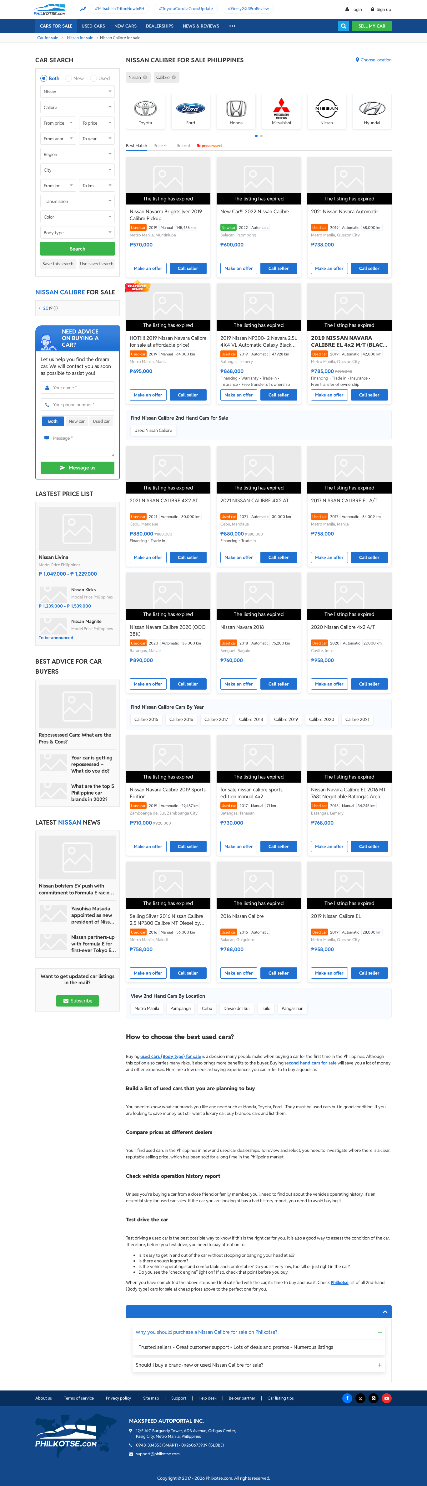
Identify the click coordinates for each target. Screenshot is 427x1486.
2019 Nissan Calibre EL (336, 916)
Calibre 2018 (251, 719)
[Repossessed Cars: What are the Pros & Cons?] (77, 706)
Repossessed (209, 145)
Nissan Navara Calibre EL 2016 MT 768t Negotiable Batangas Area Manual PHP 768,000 (348, 793)
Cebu (207, 1008)
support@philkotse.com (158, 1454)
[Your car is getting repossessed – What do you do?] (53, 762)
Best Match (136, 145)
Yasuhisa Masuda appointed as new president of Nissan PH (93, 915)
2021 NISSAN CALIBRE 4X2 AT (164, 500)
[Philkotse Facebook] (347, 1398)
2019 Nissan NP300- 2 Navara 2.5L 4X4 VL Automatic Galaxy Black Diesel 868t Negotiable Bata (258, 342)
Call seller (188, 268)
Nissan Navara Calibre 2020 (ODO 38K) (168, 630)
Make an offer (148, 268)
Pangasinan (293, 1008)
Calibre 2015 (146, 719)
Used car (101, 421)
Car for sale (47, 37)
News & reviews (201, 26)
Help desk (207, 1398)
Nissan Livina (53, 557)
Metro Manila (146, 1008)
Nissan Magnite (86, 621)
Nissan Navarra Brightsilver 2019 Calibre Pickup (166, 215)
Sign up (383, 9)
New (78, 78)
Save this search (58, 264)
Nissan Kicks (83, 590)
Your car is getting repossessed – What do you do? (92, 764)
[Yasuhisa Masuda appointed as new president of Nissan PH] (53, 913)
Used (104, 78)
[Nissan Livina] (77, 529)
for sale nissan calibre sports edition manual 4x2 (251, 793)
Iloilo (265, 1008)
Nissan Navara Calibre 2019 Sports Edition (168, 793)
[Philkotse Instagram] (374, 1398)
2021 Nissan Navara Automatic (345, 211)
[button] (256, 136)
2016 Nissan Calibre (242, 916)
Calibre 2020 (321, 719)
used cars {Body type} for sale (170, 1056)
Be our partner (242, 1398)
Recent (183, 145)
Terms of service (79, 1398)
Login (356, 9)
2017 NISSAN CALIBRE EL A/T (344, 500)
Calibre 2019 (286, 719)
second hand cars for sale (310, 1063)
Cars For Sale (56, 26)
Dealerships (159, 26)
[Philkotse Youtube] (387, 1398)
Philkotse (340, 1282)
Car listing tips (281, 1398)
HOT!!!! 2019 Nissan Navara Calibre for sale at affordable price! (168, 341)
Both (54, 78)
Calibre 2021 (357, 719)
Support (178, 1398)
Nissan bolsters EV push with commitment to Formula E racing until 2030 (76, 889)
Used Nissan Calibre (153, 430)
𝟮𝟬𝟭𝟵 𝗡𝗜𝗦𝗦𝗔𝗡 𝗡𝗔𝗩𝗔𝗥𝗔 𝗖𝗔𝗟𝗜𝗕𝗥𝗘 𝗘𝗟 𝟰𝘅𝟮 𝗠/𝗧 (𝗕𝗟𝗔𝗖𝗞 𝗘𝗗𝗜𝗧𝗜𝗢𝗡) (349, 342)
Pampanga (180, 1008)
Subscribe (81, 1000)
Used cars (93, 26)
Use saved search (96, 264)
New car (77, 421)
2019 (48, 308)
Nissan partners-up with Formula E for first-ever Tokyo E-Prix (93, 944)
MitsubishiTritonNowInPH (121, 8)
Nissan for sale (80, 37)
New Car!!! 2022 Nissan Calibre (254, 211)
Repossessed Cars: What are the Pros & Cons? (75, 738)
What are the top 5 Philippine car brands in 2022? (92, 793)
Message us (82, 467)
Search (77, 249)
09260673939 (194, 1445)
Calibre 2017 (216, 719)
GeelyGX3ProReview (250, 8)
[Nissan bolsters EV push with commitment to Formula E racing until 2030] (77, 857)
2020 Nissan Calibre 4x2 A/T (343, 627)
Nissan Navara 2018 (242, 627)
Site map (151, 1398)
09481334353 (148, 1445)
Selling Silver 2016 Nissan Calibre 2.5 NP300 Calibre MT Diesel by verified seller (166, 920)
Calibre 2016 (181, 719)
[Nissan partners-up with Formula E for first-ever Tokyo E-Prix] (53, 942)
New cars (125, 26)
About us (43, 1398)
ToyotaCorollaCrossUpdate (187, 8)
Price (158, 145)
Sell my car (372, 26)
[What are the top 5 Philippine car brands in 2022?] (53, 791)
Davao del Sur (237, 1008)
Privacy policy (118, 1398)
